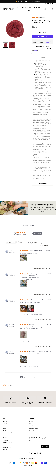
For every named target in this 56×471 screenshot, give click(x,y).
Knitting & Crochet (7, 432)
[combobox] (24, 242)
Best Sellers (28, 7)
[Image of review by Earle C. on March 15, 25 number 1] (23, 308)
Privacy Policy (6, 444)
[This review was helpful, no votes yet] (46, 371)
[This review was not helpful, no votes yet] (49, 268)
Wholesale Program (33, 428)
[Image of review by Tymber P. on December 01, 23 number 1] (23, 359)
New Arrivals (6, 426)
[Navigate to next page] (38, 377)
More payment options (42, 46)
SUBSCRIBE (45, 446)
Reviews (5, 449)
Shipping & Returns (7, 442)
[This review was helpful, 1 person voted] (46, 268)
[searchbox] (10, 242)
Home (17, 7)
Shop (21, 7)
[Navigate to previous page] (18, 377)
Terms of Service (7, 447)
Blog (39, 7)
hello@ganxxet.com (38, 178)
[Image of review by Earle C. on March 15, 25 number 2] (30, 308)
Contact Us (5, 440)
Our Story (34, 7)
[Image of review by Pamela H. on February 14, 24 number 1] (23, 334)
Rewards (28, 10)
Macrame (5, 428)
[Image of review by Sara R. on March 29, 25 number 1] (23, 257)
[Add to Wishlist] (33, 54)
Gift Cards (31, 430)
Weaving (5, 430)
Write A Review (37, 233)
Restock (5, 423)
